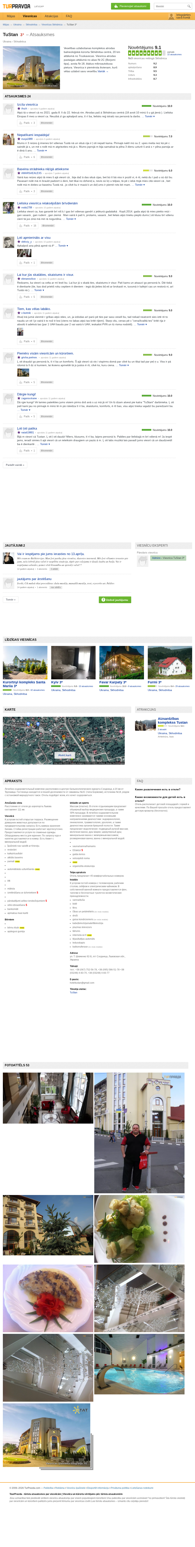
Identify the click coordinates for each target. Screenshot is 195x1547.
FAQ (69, 16)
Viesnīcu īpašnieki (75, 1488)
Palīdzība (48, 1488)
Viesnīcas (30, 16)
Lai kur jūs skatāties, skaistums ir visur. (45, 275)
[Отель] (23, 373)
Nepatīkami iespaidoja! (33, 135)
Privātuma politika (120, 1488)
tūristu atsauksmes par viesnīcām (42, 1494)
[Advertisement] (72, 498)
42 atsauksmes (37, 690)
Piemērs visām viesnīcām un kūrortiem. (45, 353)
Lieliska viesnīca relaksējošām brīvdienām (47, 203)
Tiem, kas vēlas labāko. (34, 309)
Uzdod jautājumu (117, 599)
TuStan (73, 992)
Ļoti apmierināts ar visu (33, 237)
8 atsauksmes (134, 686)
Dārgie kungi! (26, 394)
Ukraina (7, 41)
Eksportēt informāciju (98, 1488)
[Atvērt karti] (64, 763)
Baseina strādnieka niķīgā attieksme (43, 169)
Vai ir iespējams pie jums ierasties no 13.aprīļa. (51, 554)
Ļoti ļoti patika (27, 428)
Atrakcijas (51, 16)
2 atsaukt (162, 729)
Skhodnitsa (20, 41)
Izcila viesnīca (27, 104)
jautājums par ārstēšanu (34, 579)
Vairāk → (103, 71)
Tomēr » (10, 599)
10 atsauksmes (86, 686)
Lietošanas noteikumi (142, 1488)
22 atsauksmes (174, 54)
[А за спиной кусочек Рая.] (20, 332)
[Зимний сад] (24, 253)
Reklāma (60, 1488)
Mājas (11, 16)
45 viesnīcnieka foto (46, 85)
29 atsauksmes (182, 686)
